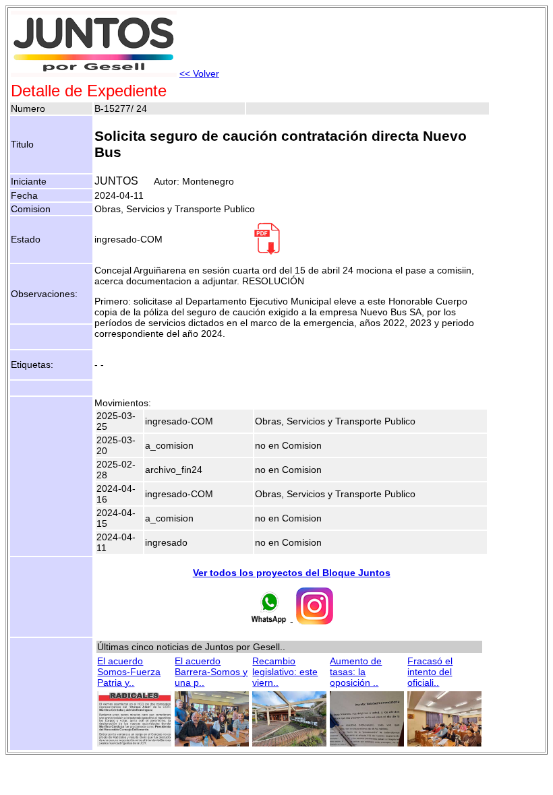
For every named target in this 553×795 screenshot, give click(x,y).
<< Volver (199, 73)
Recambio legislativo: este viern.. (285, 672)
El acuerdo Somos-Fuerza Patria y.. (129, 672)
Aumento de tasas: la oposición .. (356, 672)
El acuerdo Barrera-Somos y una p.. (211, 672)
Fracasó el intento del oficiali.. (430, 672)
